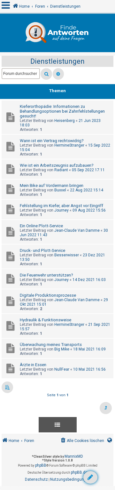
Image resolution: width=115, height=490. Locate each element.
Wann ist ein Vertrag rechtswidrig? (52, 140)
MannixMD (74, 456)
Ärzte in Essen (33, 364)
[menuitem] (82, 441)
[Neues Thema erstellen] (90, 477)
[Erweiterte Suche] (58, 74)
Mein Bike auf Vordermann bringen (51, 185)
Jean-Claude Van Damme (77, 230)
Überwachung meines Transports (51, 344)
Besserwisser (66, 255)
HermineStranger (69, 145)
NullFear (61, 369)
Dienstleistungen (57, 61)
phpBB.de (79, 472)
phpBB (40, 465)
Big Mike (61, 349)
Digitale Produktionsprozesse (48, 295)
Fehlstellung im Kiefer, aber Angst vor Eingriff (61, 205)
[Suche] (46, 74)
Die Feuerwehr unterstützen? (46, 275)
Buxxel (60, 190)
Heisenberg (64, 120)
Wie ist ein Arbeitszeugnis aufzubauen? (57, 165)
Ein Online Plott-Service (41, 225)
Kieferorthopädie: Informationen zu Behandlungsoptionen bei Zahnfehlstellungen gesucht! (62, 111)
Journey (61, 210)
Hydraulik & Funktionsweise (45, 319)
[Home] (57, 33)
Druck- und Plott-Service (42, 250)
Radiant (61, 170)
